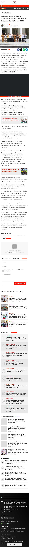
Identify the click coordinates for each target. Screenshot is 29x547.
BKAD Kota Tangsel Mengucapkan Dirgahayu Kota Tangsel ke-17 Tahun (16, 355)
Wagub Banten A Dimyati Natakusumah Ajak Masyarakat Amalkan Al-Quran (11, 119)
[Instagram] (7, 518)
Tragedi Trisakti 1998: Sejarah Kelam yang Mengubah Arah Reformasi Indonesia (17, 428)
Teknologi (13, 6)
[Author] (2, 25)
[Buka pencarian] (2, 2)
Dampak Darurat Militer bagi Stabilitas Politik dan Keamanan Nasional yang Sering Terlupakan (18, 451)
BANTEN (7, 13)
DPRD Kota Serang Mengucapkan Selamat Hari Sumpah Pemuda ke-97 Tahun (16, 347)
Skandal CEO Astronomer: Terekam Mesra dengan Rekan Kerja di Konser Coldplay (16, 479)
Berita (6, 6)
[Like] (8, 545)
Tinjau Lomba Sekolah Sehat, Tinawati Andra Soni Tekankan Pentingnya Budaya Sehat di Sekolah (18, 299)
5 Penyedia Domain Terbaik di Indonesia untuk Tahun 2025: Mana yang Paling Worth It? (15, 401)
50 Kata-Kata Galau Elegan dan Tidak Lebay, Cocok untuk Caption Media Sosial (16, 485)
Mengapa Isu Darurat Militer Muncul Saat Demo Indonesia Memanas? (17, 436)
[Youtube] (10, 518)
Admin (6, 24)
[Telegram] (26, 49)
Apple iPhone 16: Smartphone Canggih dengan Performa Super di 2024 (16, 410)
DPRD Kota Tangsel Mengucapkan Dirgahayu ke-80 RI (16, 386)
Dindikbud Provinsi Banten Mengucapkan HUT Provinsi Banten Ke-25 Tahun (14, 363)
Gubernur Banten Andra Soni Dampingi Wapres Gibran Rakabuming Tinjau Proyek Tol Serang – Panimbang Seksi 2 (11, 170)
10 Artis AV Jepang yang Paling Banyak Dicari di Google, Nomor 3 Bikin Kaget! (16, 339)
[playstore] (10, 523)
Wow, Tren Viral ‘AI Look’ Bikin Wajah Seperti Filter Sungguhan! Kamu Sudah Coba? (16, 462)
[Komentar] (13, 545)
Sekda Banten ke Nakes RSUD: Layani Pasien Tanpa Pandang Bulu (18, 308)
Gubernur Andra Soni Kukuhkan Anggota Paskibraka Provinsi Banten (18, 324)
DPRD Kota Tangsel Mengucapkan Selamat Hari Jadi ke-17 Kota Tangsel (16, 371)
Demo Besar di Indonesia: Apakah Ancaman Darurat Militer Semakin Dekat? (17, 443)
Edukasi (20, 6)
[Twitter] (21, 49)
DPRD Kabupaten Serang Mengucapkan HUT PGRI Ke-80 (15, 379)
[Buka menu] (26, 2)
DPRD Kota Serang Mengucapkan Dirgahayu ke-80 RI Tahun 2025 (16, 393)
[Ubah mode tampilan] (4, 2)
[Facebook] (18, 49)
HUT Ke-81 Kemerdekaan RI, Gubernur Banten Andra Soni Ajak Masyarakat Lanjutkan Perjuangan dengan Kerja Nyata (17, 316)
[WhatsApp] (24, 49)
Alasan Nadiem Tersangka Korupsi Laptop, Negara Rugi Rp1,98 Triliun (16, 421)
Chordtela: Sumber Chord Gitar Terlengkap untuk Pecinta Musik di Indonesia (15, 474)
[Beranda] (1, 6)
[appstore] (4, 523)
